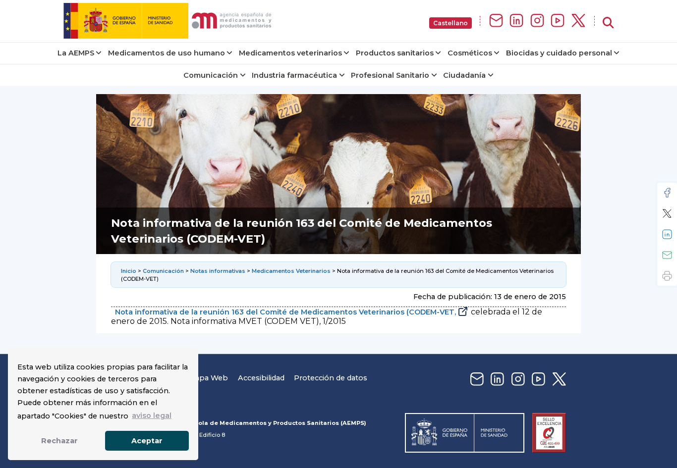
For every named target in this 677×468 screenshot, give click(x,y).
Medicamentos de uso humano (166, 53)
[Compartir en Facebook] (667, 193)
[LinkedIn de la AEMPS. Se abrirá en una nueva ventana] (516, 21)
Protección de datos (330, 377)
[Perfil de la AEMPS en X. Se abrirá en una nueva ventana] (578, 21)
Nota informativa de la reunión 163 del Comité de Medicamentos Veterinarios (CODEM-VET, (285, 312)
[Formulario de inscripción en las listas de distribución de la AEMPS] (496, 21)
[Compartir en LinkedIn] (667, 234)
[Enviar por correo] (667, 255)
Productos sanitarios (395, 53)
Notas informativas (217, 270)
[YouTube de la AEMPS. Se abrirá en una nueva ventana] (557, 21)
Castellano (450, 23)
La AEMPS (75, 53)
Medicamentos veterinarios (290, 53)
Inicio (128, 270)
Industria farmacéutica (294, 75)
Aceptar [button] (147, 440)
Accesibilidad (261, 377)
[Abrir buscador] (608, 23)
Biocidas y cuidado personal (559, 53)
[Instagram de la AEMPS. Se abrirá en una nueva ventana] (537, 21)
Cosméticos (470, 53)
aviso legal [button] (151, 415)
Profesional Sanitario (390, 75)
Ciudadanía (464, 75)
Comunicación (210, 75)
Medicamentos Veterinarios (291, 270)
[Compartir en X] (667, 213)
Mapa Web (208, 377)
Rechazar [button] (59, 440)
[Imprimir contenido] (667, 276)
